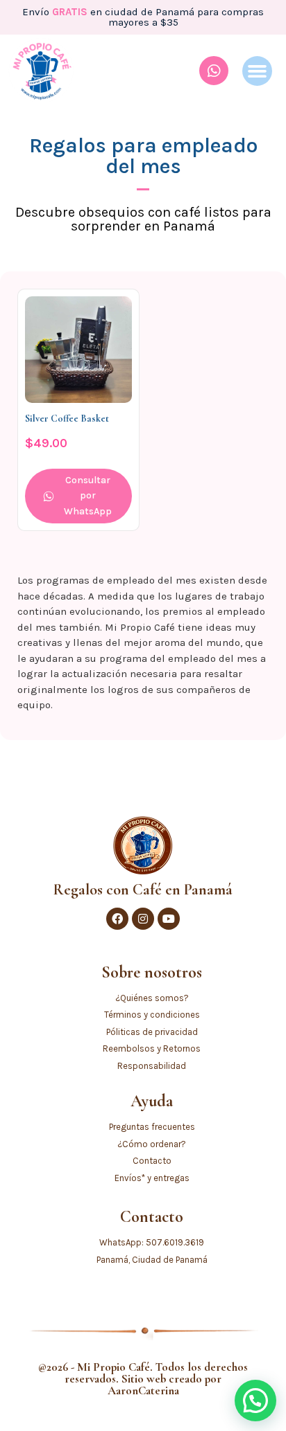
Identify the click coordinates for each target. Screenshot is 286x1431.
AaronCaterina (143, 1390)
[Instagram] (143, 919)
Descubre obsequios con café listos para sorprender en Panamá (143, 219)
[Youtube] (169, 919)
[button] (257, 71)
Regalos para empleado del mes (143, 156)
